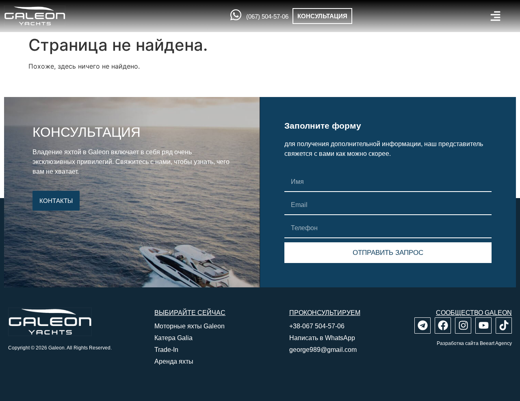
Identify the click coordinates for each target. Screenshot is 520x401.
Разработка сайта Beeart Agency (474, 343)
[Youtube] (483, 325)
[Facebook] (443, 325)
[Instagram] (463, 325)
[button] (495, 16)
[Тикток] (504, 325)
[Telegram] (422, 325)
